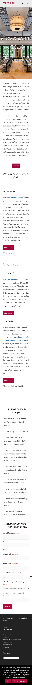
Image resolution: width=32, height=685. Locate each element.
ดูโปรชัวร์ (16, 166)
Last (4, 549)
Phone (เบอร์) (10, 554)
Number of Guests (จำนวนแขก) (13, 594)
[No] (30, 675)
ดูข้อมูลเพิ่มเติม (8, 247)
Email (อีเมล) (10, 563)
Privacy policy (19, 681)
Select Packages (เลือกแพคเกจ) (13, 583)
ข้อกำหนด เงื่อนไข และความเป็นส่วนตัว (12, 639)
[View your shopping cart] (22, 3)
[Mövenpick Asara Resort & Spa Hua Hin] (9, 3)
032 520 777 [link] (9, 629)
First (4, 541)
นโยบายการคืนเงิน (7, 642)
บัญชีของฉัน (6, 637)
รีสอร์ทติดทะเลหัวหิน (7, 644)
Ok (8, 681)
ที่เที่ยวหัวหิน (6, 647)
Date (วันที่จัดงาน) (12, 573)
